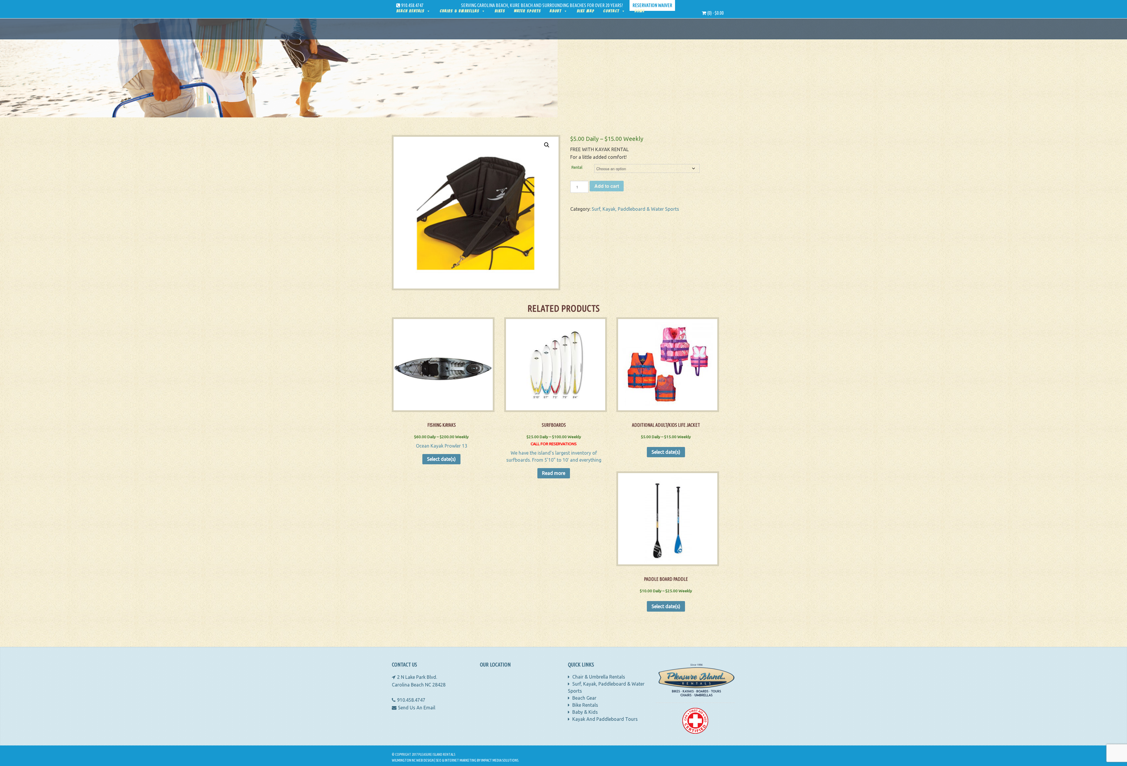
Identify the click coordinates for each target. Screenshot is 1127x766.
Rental (576, 167)
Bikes (500, 11)
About (555, 11)
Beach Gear (583, 698)
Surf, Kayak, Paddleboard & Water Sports (635, 209)
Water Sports (527, 11)
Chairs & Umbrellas (459, 11)
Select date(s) (441, 459)
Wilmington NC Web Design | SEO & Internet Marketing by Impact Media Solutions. (455, 760)
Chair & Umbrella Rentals (598, 676)
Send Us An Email (416, 707)
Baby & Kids (584, 712)
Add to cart (606, 186)
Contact (611, 11)
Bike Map (585, 11)
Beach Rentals (410, 11)
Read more (553, 473)
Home (640, 11)
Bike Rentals (584, 705)
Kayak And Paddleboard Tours (604, 719)
